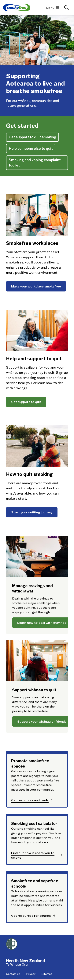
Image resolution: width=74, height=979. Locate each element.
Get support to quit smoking (32, 137)
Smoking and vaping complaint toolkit (35, 162)
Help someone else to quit (31, 148)
